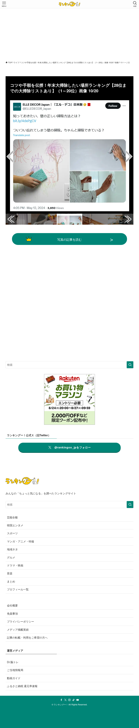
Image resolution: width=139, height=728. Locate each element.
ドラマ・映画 (15, 565)
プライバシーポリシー (20, 621)
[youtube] (77, 699)
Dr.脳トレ (12, 662)
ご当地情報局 (15, 670)
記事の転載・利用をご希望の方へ (27, 637)
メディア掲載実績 (18, 629)
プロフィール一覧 (18, 589)
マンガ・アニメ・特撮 (20, 541)
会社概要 (12, 605)
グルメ (11, 557)
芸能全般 (12, 517)
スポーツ (12, 533)
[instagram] (69, 699)
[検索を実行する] (130, 364)
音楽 (9, 573)
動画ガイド (14, 678)
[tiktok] (73, 699)
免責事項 (12, 613)
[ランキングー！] (69, 4)
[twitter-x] (65, 699)
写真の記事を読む (69, 239)
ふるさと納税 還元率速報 (22, 686)
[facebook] (61, 699)
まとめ (11, 581)
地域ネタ (12, 549)
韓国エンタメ (15, 525)
